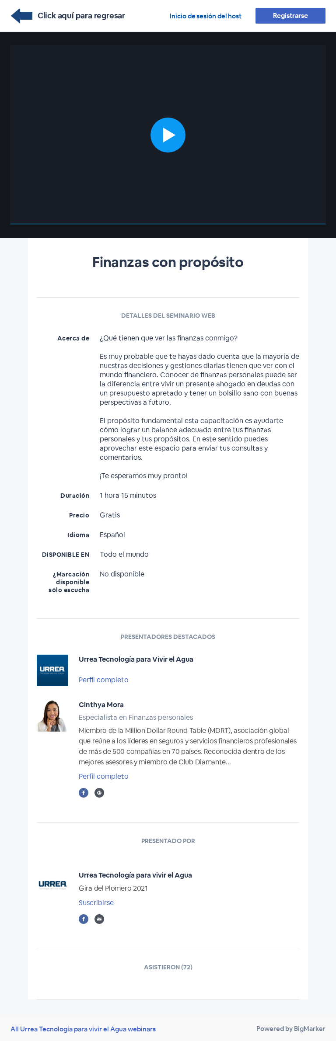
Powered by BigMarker (291, 1028)
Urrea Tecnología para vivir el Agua (135, 875)
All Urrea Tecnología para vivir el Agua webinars (83, 1029)
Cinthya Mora (101, 704)
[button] (168, 135)
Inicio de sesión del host (206, 16)
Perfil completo (104, 679)
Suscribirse (96, 902)
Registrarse (290, 15)
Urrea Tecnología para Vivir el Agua (136, 659)
